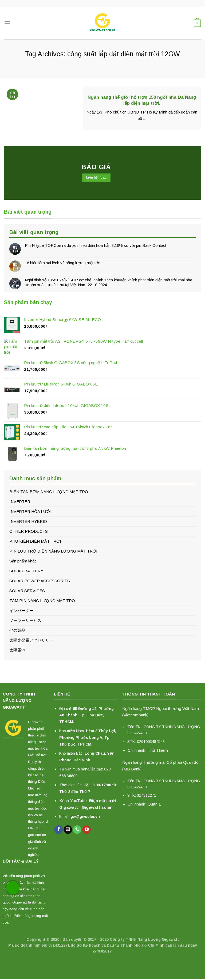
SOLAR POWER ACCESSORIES (39, 581)
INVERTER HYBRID (28, 521)
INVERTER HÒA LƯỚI (30, 511)
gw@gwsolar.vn (85, 816)
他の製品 (17, 630)
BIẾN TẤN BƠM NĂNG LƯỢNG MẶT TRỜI (49, 491)
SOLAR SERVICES (27, 590)
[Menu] (7, 23)
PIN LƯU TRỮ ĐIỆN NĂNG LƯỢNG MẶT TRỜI (53, 551)
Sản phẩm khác (23, 561)
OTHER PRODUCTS (28, 531)
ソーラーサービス (25, 620)
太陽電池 (17, 650)
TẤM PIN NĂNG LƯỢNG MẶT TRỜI (43, 600)
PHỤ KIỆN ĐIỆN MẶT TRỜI (35, 541)
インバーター (21, 610)
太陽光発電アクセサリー (31, 640)
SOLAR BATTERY (26, 571)
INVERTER (19, 501)
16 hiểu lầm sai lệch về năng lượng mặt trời (62, 262)
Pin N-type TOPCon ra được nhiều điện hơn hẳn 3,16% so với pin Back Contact (95, 245)
